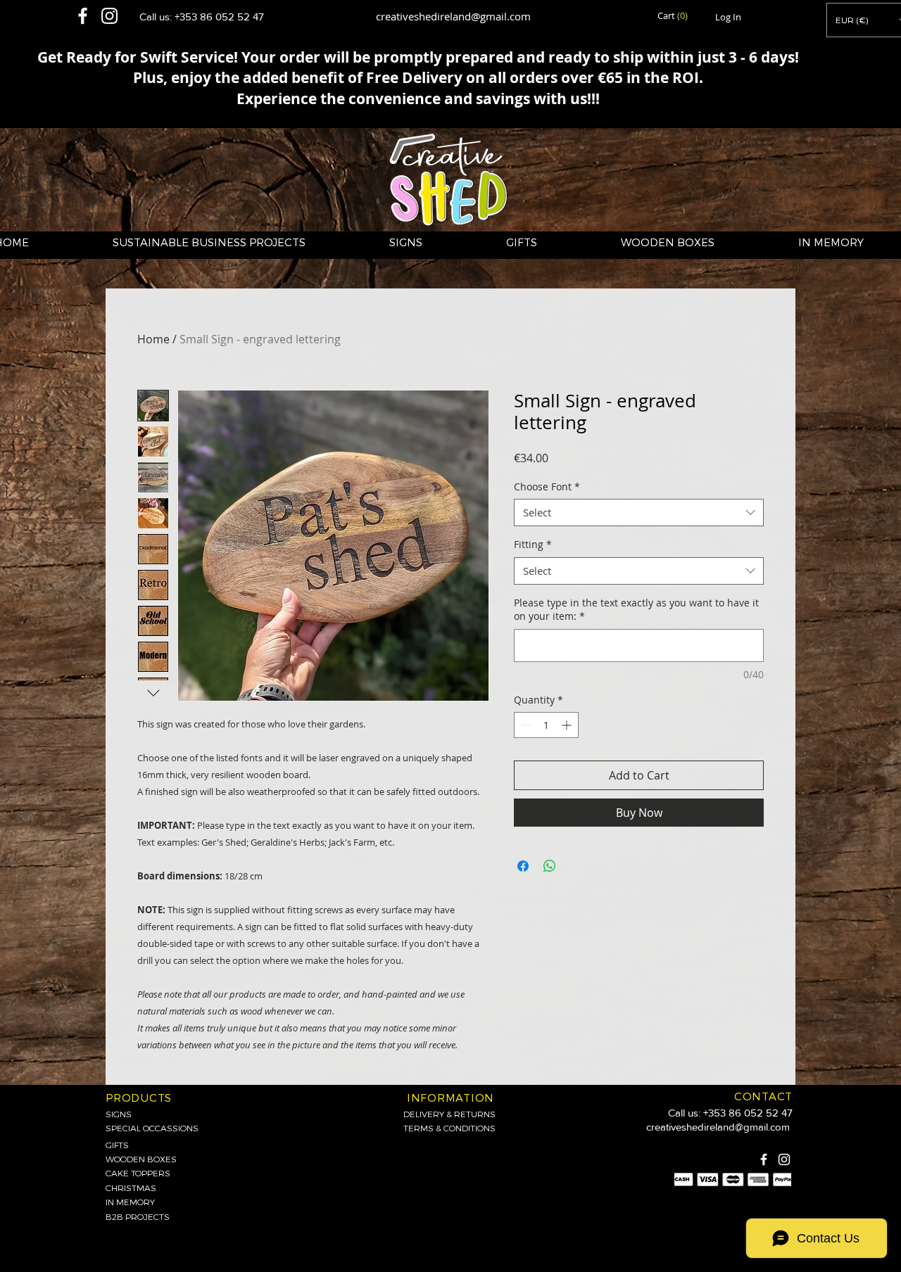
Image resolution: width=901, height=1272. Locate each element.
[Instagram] (784, 1159)
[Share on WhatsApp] (549, 866)
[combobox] (639, 512)
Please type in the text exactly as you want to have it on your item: (636, 609)
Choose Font (547, 486)
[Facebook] (763, 1159)
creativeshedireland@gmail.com (453, 16)
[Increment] (567, 725)
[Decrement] (525, 725)
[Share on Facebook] (523, 866)
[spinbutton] (546, 725)
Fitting (533, 544)
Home (153, 339)
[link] (673, 16)
